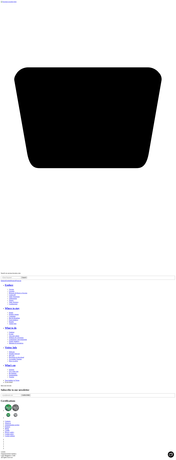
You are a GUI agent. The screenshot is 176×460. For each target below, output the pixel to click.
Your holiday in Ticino (12, 380)
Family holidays (14, 341)
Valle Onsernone (14, 297)
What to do (10, 328)
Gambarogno (13, 304)
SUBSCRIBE (26, 395)
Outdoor (11, 332)
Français (18, 281)
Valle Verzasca (13, 302)
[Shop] (88, 270)
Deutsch (13, 281)
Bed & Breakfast (14, 318)
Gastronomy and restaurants (18, 339)
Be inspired (12, 373)
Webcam (12, 352)
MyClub (11, 355)
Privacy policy (9, 432)
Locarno (11, 291)
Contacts (7, 421)
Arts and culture (14, 336)
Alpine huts (12, 323)
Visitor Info (11, 347)
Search (24, 277)
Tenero (11, 300)
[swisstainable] (12, 410)
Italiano (3, 281)
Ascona (11, 289)
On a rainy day (14, 371)
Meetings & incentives (16, 343)
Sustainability (13, 375)
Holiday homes (14, 314)
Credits (7, 430)
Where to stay (12, 308)
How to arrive (13, 361)
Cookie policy (9, 434)
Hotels (11, 312)
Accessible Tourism (15, 359)
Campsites (12, 316)
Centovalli (12, 295)
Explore (9, 285)
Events (11, 334)
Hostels (11, 322)
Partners (7, 427)
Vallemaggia (13, 298)
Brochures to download (16, 357)
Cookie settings (10, 436)
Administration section (12, 425)
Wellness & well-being (16, 338)
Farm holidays (13, 320)
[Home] (8, 2)
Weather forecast (14, 354)
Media (7, 428)
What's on (10, 365)
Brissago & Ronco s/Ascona (18, 293)
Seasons (11, 369)
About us (8, 423)
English (8, 281)
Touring (11, 377)
